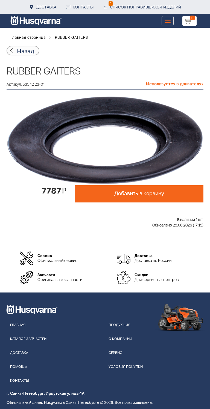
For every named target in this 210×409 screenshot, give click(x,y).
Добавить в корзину (139, 194)
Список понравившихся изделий (145, 5)
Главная (17, 325)
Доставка (46, 7)
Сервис (115, 353)
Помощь (18, 366)
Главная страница (28, 37)
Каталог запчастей (28, 339)
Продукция (119, 325)
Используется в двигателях (174, 84)
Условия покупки (126, 366)
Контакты (83, 7)
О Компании (120, 339)
